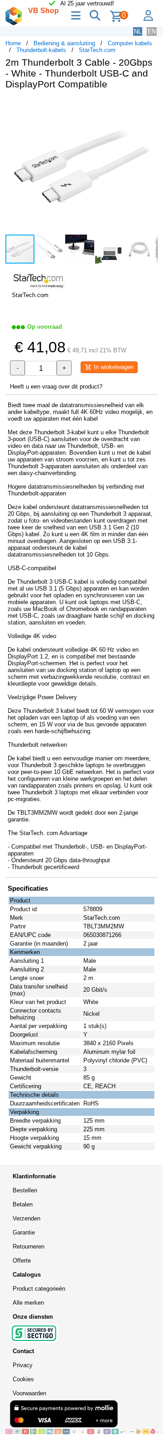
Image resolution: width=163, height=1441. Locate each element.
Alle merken (28, 1302)
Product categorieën (39, 1288)
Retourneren (28, 1246)
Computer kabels (130, 43)
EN (152, 31)
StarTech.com (97, 50)
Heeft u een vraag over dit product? (56, 386)
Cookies (23, 1379)
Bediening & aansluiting (64, 43)
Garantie (24, 1232)
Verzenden (26, 1218)
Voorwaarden (29, 1393)
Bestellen (25, 1190)
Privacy (23, 1365)
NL (137, 31)
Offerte (22, 1260)
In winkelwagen (113, 367)
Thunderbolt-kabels (41, 50)
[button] (149, 106)
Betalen (23, 1204)
